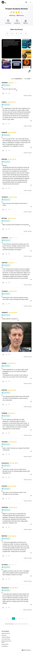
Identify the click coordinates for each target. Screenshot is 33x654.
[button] (26, 2)
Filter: (27, 79)
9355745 (4, 390)
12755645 (5, 291)
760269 (4, 363)
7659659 (4, 413)
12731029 (5, 564)
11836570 (5, 197)
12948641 (5, 82)
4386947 (4, 132)
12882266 (5, 507)
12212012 (4, 486)
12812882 (5, 442)
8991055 (4, 159)
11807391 (5, 262)
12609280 (5, 238)
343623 (4, 102)
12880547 (5, 312)
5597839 (4, 536)
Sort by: (16, 79)
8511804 (4, 218)
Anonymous (5, 463)
